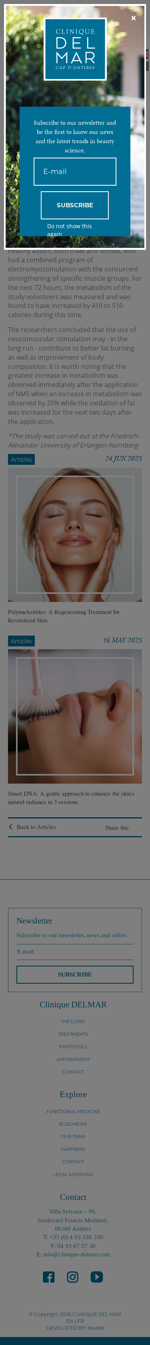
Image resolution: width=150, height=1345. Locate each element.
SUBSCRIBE (75, 205)
